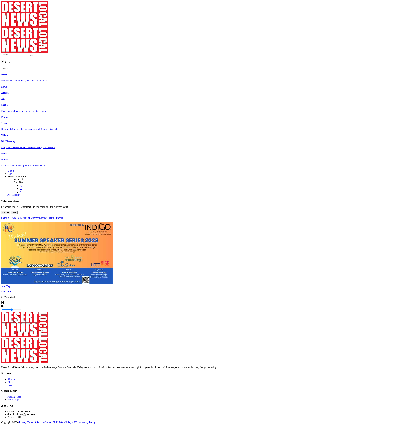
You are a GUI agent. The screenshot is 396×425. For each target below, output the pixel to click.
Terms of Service (35, 422)
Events (10, 385)
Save (14, 212)
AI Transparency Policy (83, 422)
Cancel (5, 212)
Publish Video (14, 396)
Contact (48, 422)
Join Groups (13, 399)
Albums (11, 379)
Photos (59, 218)
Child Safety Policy (62, 422)
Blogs (10, 382)
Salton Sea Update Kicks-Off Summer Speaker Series (27, 218)
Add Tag (5, 286)
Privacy (23, 422)
